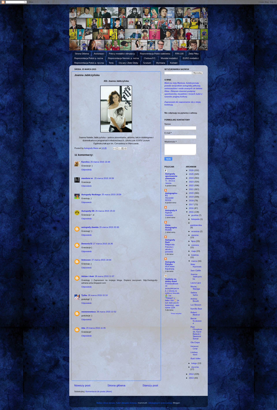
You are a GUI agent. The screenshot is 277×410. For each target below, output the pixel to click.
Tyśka (84, 295)
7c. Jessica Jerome (170, 182)
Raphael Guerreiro (169, 214)
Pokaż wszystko (176, 313)
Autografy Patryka (170, 263)
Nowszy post (82, 385)
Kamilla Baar (196, 309)
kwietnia (195, 255)
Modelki (168, 230)
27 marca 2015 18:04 (101, 260)
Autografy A (171, 210)
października (196, 225)
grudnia (195, 215)
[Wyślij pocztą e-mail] (114, 148)
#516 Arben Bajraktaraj (170, 267)
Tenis (111, 63)
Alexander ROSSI (169, 199)
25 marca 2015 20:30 (109, 227)
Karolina (85, 162)
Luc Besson (196, 305)
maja (193, 251)
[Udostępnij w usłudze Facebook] (122, 148)
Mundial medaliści (169, 58)
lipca (193, 241)
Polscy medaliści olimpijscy (122, 53)
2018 (191, 201)
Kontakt (173, 63)
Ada (83, 328)
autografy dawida (90, 227)
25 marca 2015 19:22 (105, 211)
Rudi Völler (196, 358)
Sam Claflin (196, 270)
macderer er (87, 178)
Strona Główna (82, 53)
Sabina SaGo (194, 294)
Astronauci (99, 53)
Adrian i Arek (87, 276)
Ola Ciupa (195, 342)
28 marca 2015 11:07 (104, 276)
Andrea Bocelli (195, 300)
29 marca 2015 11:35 (96, 328)
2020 (191, 193)
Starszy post (150, 385)
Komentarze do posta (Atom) (99, 391)
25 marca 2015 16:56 (104, 178)
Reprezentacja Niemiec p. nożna (123, 58)
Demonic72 (86, 244)
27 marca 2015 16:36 (103, 244)
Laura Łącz (196, 283)
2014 (191, 374)
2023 (191, 182)
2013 (191, 378)
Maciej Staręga (195, 287)
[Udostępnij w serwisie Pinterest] (125, 148)
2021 (191, 189)
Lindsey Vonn (194, 353)
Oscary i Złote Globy (128, 63)
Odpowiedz (86, 170)
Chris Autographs (171, 226)
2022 (191, 185)
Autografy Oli (87, 211)
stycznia (195, 367)
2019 (191, 197)
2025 (191, 174)
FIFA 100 (179, 53)
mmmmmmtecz (88, 312)
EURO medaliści (191, 58)
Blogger (176, 403)
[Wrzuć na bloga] (117, 148)
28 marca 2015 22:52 (106, 312)
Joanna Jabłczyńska (196, 276)
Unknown (86, 260)
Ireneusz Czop (195, 347)
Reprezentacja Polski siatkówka (155, 53)
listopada (195, 219)
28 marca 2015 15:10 (98, 295)
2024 (191, 178)
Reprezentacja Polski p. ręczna (89, 63)
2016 (191, 208)
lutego (194, 363)
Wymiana (160, 63)
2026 (191, 170)
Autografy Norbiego (91, 194)
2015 (191, 212)
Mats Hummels (196, 265)
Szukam (147, 63)
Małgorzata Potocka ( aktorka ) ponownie (169, 248)
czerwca (195, 245)
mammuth (142, 403)
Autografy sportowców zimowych (171, 176)
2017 (191, 204)
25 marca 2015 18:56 (111, 194)
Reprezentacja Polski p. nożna (88, 58)
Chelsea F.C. (150, 58)
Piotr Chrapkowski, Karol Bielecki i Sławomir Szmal (196, 333)
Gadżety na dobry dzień (171, 280)
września (195, 231)
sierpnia (195, 235)
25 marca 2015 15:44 (100, 162)
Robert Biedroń (195, 313)
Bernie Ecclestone (196, 320)
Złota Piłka (193, 53)
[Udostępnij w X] (119, 148)
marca (194, 261)
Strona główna (116, 385)
